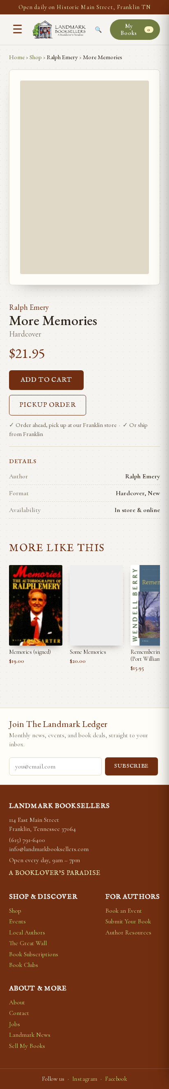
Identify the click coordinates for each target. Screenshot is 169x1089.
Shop (36, 57)
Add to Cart (46, 380)
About (17, 1002)
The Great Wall (28, 943)
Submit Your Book (128, 921)
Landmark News (29, 1034)
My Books (135, 30)
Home (17, 57)
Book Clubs (23, 965)
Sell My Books (27, 1046)
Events (17, 921)
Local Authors (27, 932)
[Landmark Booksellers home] (59, 29)
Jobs (14, 1024)
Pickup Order (47, 405)
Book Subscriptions (33, 954)
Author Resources (128, 932)
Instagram (85, 1078)
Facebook (116, 1078)
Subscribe (131, 766)
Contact (19, 1013)
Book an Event (123, 910)
